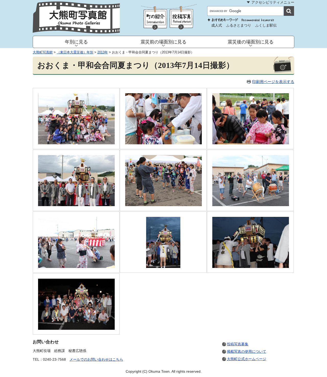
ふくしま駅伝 (266, 25)
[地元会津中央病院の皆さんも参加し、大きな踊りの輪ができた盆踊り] (76, 266)
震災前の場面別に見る (163, 41)
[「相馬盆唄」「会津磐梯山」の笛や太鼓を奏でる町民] (250, 205)
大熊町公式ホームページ (246, 359)
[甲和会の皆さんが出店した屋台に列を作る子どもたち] (250, 143)
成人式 (216, 25)
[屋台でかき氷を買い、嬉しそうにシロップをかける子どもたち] (163, 143)
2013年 (102, 52)
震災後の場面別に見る (251, 41)
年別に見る (76, 41)
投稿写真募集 (237, 344)
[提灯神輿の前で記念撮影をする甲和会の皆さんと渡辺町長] (76, 205)
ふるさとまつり (238, 25)
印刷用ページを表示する (273, 81)
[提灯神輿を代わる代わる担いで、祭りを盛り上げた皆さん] (76, 328)
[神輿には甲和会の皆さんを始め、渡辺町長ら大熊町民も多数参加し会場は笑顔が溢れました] (250, 266)
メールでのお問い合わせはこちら (96, 359)
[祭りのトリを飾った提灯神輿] (163, 266)
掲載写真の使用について (246, 351)
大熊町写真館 (43, 52)
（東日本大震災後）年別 (75, 52)
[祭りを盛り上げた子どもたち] (76, 143)
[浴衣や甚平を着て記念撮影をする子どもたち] (163, 205)
